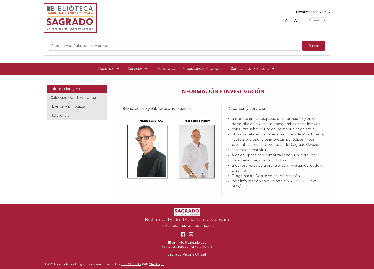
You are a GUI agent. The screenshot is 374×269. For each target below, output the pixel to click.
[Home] (70, 18)
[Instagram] (191, 234)
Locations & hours (311, 12)
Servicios (135, 68)
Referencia (59, 115)
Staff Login (156, 264)
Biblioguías (165, 69)
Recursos (106, 68)
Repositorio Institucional (203, 69)
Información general (68, 89)
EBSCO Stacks (131, 264)
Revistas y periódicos (67, 106)
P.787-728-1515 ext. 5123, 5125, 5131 (187, 247)
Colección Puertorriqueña (73, 98)
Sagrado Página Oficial (187, 254)
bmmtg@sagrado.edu (188, 243)
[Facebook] (183, 234)
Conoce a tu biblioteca (250, 68)
